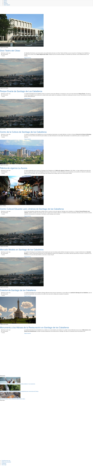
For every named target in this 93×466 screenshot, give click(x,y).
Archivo (5, 0)
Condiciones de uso (6, 460)
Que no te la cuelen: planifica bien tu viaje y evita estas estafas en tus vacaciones (17, 384)
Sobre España (7, 5)
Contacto (6, 3)
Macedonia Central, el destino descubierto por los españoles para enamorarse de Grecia (19, 391)
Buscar (5, 2)
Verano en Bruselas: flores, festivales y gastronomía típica (12, 398)
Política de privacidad (6, 462)
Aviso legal (4, 464)
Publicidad (4, 463)
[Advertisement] (33, 11)
